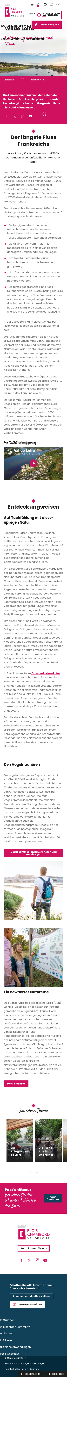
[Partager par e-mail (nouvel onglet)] (30, 116)
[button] (52, 4)
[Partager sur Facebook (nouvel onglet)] (6, 116)
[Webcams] (32, 4)
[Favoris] (45, 5)
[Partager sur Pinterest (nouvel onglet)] (22, 116)
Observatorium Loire (45, 673)
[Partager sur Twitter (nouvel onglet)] (14, 116)
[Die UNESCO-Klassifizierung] (33, 463)
